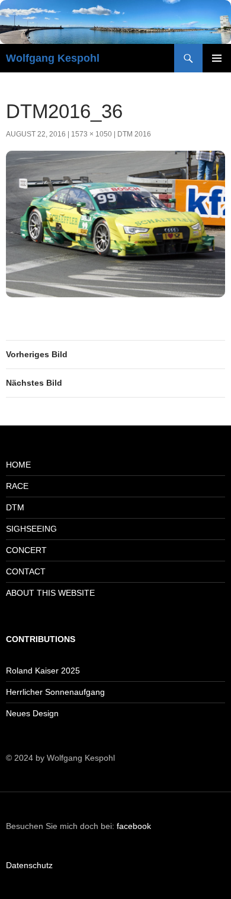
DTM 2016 (134, 134)
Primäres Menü (217, 58)
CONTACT (26, 571)
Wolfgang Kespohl (53, 58)
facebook (134, 826)
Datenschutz (29, 865)
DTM (15, 507)
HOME (18, 464)
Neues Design (32, 713)
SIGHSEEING (31, 528)
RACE (17, 486)
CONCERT (26, 550)
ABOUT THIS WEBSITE (50, 593)
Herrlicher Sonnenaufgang (55, 692)
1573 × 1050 (91, 134)
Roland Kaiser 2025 (43, 670)
